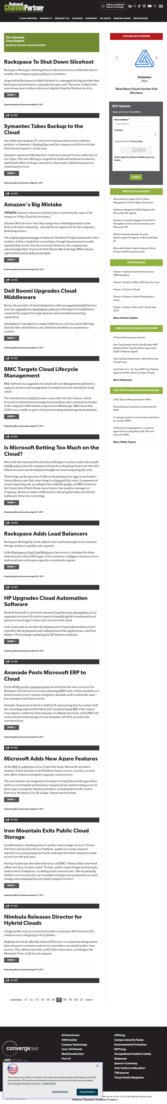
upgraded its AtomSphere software (37, 309)
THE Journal (121, 1073)
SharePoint (91, 19)
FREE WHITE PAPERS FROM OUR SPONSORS (136, 390)
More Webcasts (122, 380)
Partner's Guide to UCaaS (126, 289)
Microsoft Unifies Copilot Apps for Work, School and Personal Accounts (134, 250)
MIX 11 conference (23, 767)
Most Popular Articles (136, 191)
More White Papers (124, 442)
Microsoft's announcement (32, 687)
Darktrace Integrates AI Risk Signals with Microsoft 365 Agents (134, 212)
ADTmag (119, 1035)
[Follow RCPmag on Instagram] (144, 6)
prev (117, 58)
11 (25, 1000)
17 (59, 1000)
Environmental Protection (130, 1044)
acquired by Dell (76, 305)
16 (53, 1000)
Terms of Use (113, 1097)
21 (81, 1000)
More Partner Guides (125, 318)
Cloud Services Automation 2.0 (73, 612)
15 (47, 1000)
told (13, 466)
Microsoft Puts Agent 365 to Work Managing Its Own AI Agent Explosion (133, 201)
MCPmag (120, 1049)
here (46, 216)
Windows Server (121, 19)
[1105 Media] (15, 1060)
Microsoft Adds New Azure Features (51, 759)
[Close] (97, 1065)
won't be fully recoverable (34, 253)
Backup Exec (41, 144)
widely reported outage (24, 237)
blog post (59, 480)
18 (64, 1000)
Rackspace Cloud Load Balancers (33, 552)
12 (31, 1000)
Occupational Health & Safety (132, 1054)
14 (42, 1000)
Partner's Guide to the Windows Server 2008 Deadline (133, 274)
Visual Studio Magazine (129, 1077)
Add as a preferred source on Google (115, 6)
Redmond (120, 1058)
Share (14, 115)
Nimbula (9, 941)
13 (36, 1000)
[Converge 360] (20, 1049)
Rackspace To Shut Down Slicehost (49, 62)
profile (68, 484)
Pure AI (66, 1058)
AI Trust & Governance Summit (129, 338)
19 (70, 1000)
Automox (137, 77)
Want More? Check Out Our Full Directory (136, 91)
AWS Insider (69, 1040)
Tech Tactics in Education (129, 1068)
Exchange (77, 19)
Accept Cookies (87, 1092)
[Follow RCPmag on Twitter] (134, 6)
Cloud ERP (71, 709)
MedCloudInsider (73, 1054)
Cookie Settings (60, 1092)
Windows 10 (46, 19)
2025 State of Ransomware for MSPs (132, 400)
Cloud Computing (28, 19)
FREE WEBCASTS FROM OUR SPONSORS (136, 328)
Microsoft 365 (62, 19)
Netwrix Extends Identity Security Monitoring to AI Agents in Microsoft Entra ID (135, 238)
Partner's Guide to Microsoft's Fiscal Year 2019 (134, 309)
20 (75, 1000)
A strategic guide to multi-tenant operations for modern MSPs (136, 419)
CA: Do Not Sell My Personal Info (136, 1097)
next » (89, 1000)
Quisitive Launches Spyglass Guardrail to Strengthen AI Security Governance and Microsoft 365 (134, 224)
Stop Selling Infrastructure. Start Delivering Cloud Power (135, 361)
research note (29, 853)
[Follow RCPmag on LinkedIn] (130, 6)
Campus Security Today (129, 1040)
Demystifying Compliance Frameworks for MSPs (135, 409)
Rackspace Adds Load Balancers (46, 534)
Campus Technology (74, 1044)
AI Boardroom (71, 1035)
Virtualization (140, 19)
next (156, 58)
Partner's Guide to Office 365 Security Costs (136, 282)
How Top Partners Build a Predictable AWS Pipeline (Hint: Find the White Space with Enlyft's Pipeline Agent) (135, 348)
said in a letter (40, 74)
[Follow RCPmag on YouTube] (150, 6)
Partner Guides (136, 262)
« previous (15, 1000)
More (10, 95)
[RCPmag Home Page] (24, 8)
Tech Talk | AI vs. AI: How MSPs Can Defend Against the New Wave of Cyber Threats (135, 371)
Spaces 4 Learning (125, 1063)
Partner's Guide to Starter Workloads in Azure (133, 298)
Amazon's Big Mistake (33, 205)
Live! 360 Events (72, 1049)
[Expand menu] (161, 7)
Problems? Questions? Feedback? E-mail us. (95, 1100)
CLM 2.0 (34, 398)
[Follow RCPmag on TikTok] (139, 6)
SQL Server (105, 19)
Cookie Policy (49, 1084)
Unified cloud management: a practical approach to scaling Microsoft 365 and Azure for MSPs (133, 431)
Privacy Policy (136, 142)
